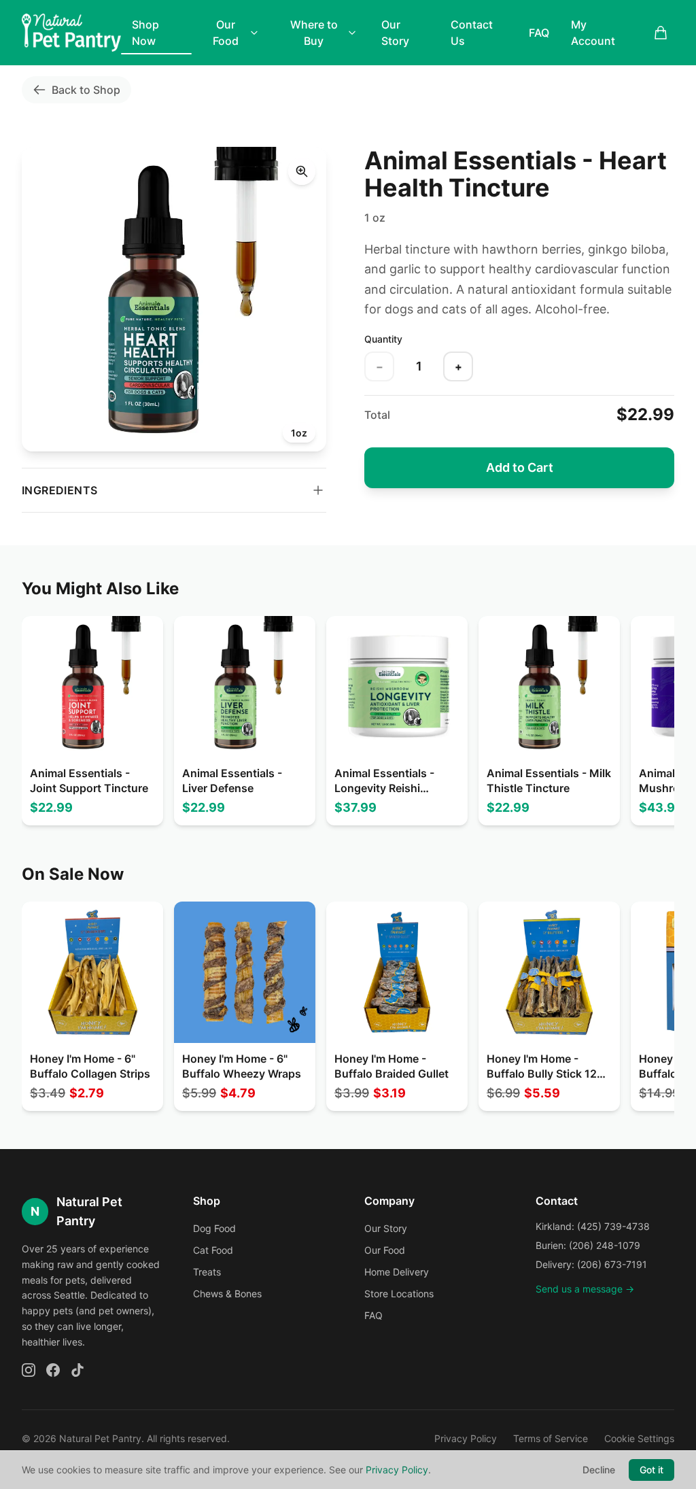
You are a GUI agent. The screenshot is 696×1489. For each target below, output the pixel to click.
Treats (207, 1272)
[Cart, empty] (660, 32)
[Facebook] (53, 1370)
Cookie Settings (639, 1438)
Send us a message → (585, 1289)
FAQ (539, 32)
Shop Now (145, 33)
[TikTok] (77, 1370)
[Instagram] (28, 1370)
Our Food (226, 33)
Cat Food (213, 1250)
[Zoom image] (301, 171)
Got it (651, 1469)
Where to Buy (314, 33)
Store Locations (399, 1293)
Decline (598, 1469)
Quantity (383, 339)
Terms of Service (550, 1438)
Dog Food (214, 1228)
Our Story (395, 33)
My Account (593, 33)
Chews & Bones (227, 1293)
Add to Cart (519, 467)
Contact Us (472, 33)
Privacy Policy (465, 1438)
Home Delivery (396, 1272)
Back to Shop (86, 90)
